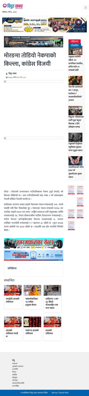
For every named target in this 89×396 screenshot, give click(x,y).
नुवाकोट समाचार (17, 366)
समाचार (14, 363)
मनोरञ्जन (15, 380)
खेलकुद (14, 377)
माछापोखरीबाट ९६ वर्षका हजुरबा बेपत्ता (31, 302)
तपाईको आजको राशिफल (12, 300)
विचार (14, 372)
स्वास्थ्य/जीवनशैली (18, 383)
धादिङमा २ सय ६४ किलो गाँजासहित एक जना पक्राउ (52, 303)
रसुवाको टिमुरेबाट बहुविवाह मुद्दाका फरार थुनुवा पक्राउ (75, 147)
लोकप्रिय (75, 45)
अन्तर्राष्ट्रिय (15, 386)
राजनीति (15, 369)
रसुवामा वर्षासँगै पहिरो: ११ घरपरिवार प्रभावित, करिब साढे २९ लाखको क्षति (75, 63)
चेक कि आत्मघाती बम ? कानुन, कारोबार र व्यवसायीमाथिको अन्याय (75, 93)
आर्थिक (14, 374)
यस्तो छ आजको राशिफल (32, 331)
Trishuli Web (63, 392)
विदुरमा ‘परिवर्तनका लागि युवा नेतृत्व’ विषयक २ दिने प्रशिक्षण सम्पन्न (76, 122)
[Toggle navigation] (85, 7)
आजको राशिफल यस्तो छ (12, 333)
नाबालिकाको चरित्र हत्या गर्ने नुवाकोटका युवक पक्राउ (76, 172)
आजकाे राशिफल (49, 331)
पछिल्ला (74, 41)
